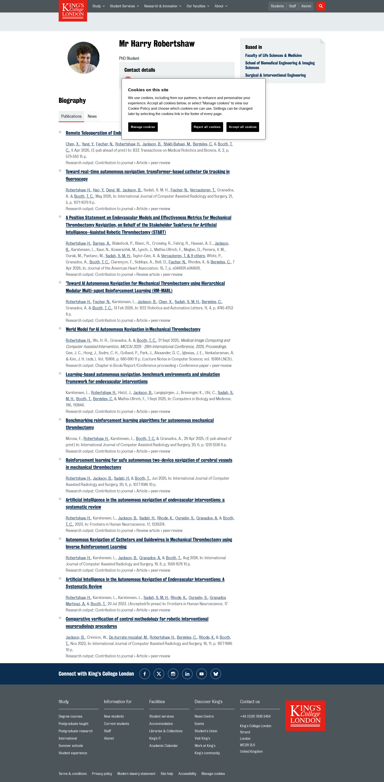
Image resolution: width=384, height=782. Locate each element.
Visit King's (215, 739)
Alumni (306, 6)
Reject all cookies (207, 127)
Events (215, 725)
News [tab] (92, 117)
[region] (193, 109)
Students (277, 6)
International (79, 739)
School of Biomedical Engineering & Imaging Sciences (280, 65)
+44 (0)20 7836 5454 (255, 716)
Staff (292, 6)
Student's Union (215, 732)
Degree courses (79, 717)
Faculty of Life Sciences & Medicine (273, 55)
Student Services (126, 7)
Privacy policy (102, 774)
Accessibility (187, 774)
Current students (124, 725)
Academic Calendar (169, 747)
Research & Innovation (164, 7)
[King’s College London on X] (159, 674)
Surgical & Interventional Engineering (275, 75)
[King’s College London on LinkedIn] (187, 674)
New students (124, 717)
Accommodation (169, 725)
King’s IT (169, 739)
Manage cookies (213, 774)
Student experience (79, 754)
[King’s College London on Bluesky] (215, 674)
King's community (215, 754)
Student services (169, 717)
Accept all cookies (243, 127)
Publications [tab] (71, 117)
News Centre (215, 717)
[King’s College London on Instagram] (173, 674)
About (222, 7)
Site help (167, 774)
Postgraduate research (79, 732)
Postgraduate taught (79, 725)
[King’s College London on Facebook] (144, 674)
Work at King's (215, 747)
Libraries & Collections (169, 732)
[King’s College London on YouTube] (201, 674)
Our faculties (199, 7)
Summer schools (79, 747)
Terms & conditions (73, 774)
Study (99, 7)
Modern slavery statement (136, 774)
